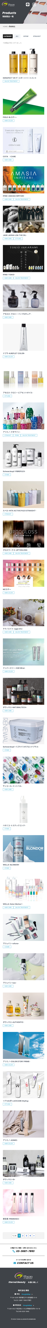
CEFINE (25, 36)
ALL (17, 36)
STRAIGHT (37, 36)
